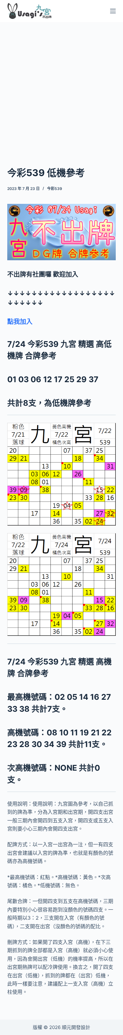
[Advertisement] (61, 86)
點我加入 (19, 321)
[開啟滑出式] (113, 11)
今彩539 (54, 188)
